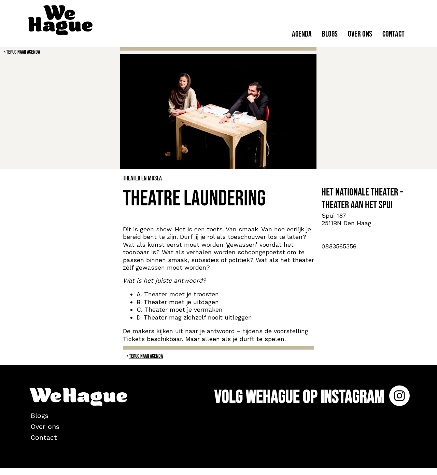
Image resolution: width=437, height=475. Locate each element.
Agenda (302, 34)
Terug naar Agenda (23, 52)
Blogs (330, 34)
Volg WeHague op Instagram (300, 397)
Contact (393, 34)
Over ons (360, 34)
